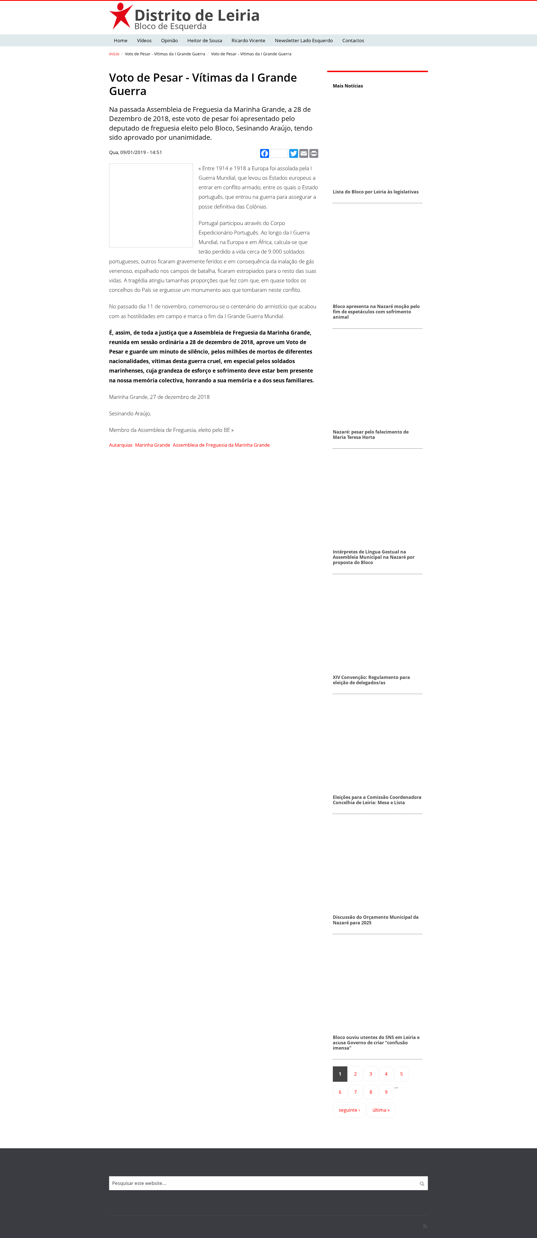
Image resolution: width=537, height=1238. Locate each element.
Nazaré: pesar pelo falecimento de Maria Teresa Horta (371, 434)
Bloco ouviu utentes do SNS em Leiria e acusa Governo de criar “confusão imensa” (376, 1042)
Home (121, 40)
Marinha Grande (152, 445)
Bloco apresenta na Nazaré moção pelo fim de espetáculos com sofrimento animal (376, 311)
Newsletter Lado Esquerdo (304, 40)
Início (114, 53)
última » (381, 1110)
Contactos (353, 40)
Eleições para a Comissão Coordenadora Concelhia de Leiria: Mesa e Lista (377, 800)
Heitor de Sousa (204, 40)
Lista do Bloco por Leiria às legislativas (376, 192)
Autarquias (121, 445)
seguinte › (349, 1110)
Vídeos (144, 40)
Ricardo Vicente (248, 40)
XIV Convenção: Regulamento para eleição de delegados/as (371, 680)
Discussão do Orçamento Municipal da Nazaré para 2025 (376, 919)
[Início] (121, 16)
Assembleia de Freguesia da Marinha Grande (221, 445)
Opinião (169, 40)
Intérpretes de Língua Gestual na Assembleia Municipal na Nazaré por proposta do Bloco (373, 557)
